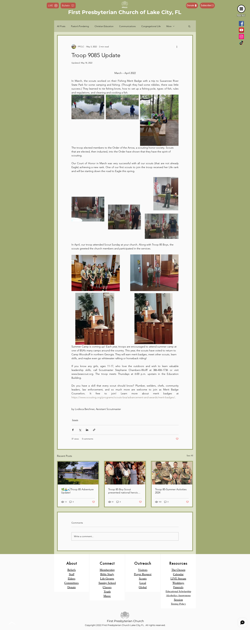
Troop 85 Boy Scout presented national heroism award (124, 491)
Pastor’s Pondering (80, 26)
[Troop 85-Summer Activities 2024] (172, 473)
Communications (127, 26)
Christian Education (104, 26)
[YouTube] (241, 30)
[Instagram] (241, 36)
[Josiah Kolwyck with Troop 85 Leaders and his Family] (125, 473)
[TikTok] (241, 43)
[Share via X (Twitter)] (80, 429)
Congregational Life (151, 26)
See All (190, 455)
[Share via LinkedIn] (87, 429)
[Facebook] (241, 23)
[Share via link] (94, 429)
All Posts (61, 26)
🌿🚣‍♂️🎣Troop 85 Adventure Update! (77, 491)
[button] (241, 9)
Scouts (75, 420)
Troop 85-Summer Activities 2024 (171, 491)
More (168, 26)
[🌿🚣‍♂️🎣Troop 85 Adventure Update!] (78, 473)
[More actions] (177, 46)
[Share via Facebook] (72, 429)
